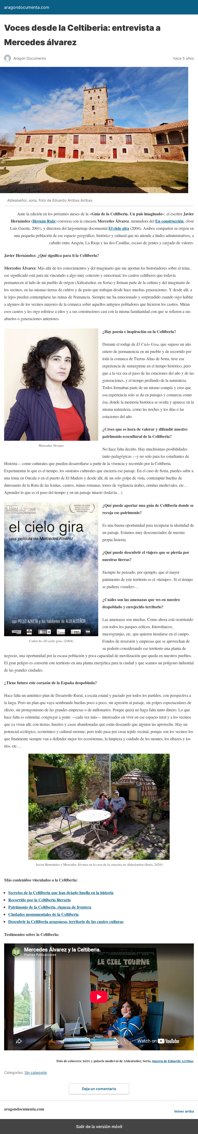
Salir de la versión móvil (99, 1126)
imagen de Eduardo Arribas (172, 1061)
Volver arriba (184, 1111)
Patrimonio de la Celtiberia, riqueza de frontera (49, 907)
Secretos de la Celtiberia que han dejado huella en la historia (60, 892)
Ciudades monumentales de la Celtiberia (43, 914)
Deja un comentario (99, 1088)
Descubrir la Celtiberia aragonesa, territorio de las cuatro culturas (65, 921)
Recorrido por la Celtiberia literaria (39, 900)
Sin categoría (35, 1072)
